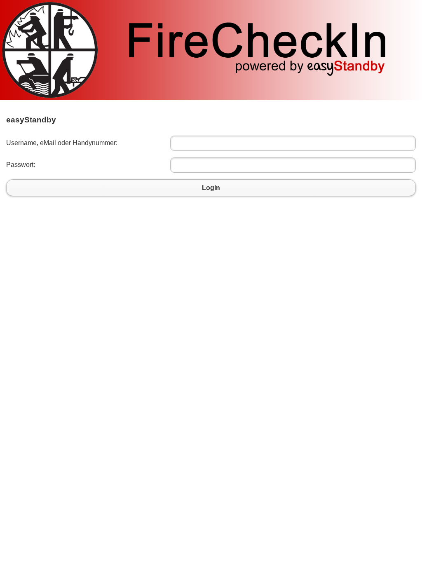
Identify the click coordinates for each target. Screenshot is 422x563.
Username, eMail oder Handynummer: (61, 142)
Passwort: (20, 164)
